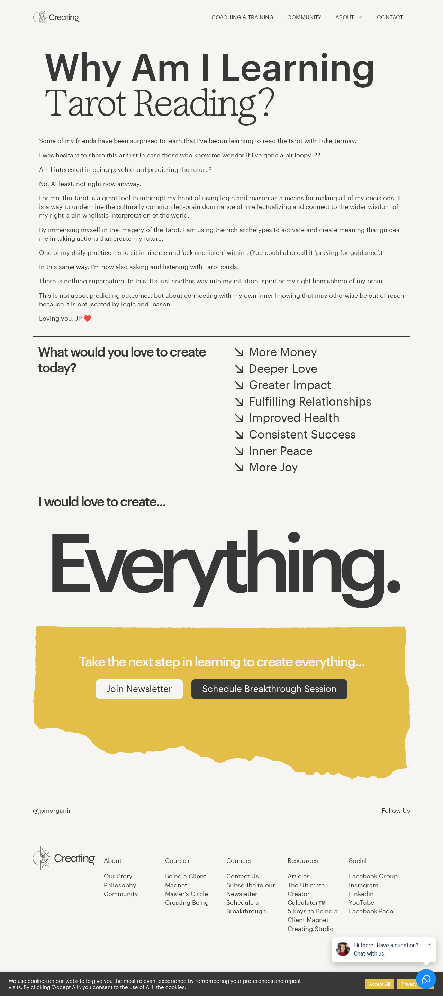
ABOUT (344, 17)
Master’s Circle (186, 893)
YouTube (361, 902)
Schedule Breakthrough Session (269, 688)
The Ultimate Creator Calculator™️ (307, 893)
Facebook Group (373, 876)
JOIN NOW (337, 716)
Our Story (118, 876)
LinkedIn (361, 893)
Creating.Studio (311, 928)
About (112, 860)
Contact (390, 17)
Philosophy (120, 885)
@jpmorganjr (52, 810)
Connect (238, 860)
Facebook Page (371, 911)
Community (304, 17)
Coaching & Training (242, 17)
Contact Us (242, 876)
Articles (299, 876)
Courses (177, 860)
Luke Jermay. (337, 141)
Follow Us (396, 810)
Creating (187, 902)
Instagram (363, 885)
